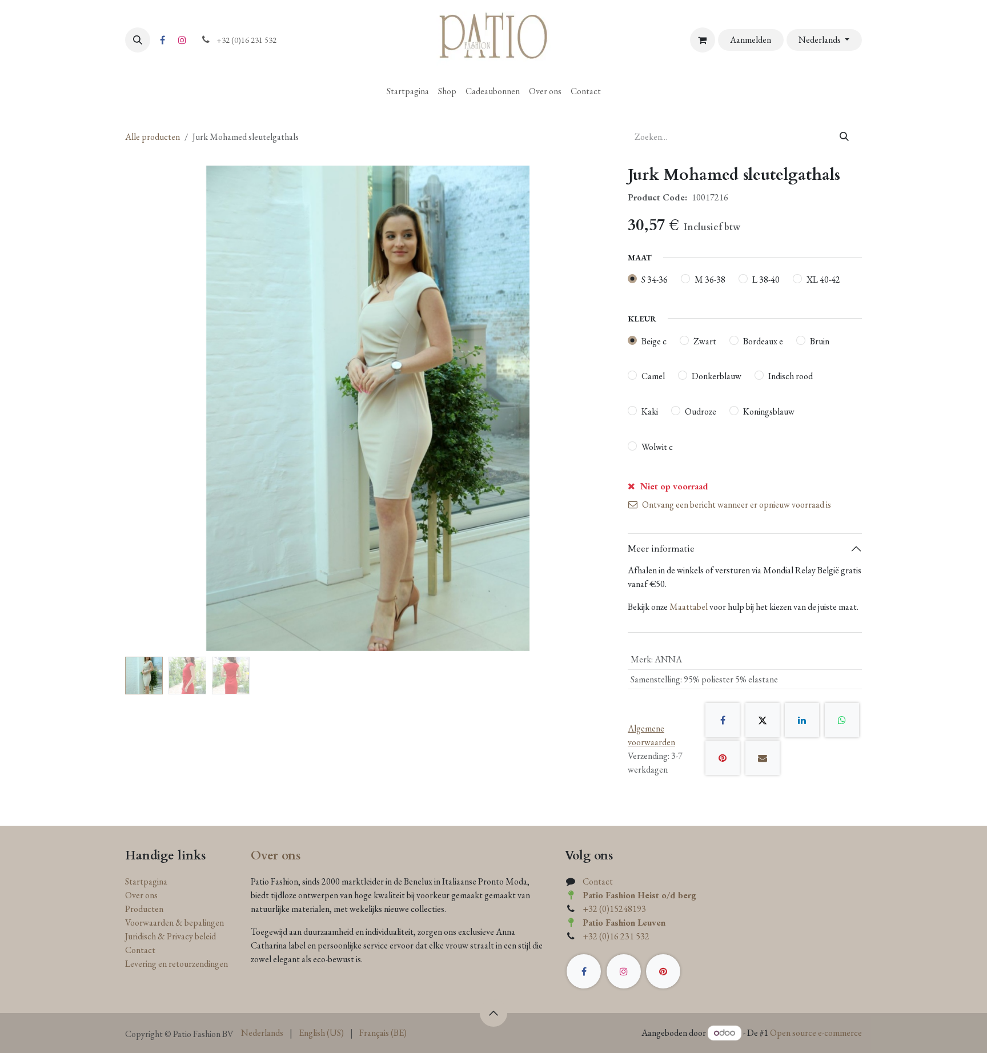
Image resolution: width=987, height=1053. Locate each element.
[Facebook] (162, 40)
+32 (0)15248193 (614, 909)
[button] (137, 40)
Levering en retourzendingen (176, 964)
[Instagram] (182, 40)
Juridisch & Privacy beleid (170, 936)
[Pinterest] (722, 758)
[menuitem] (408, 91)
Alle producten (152, 137)
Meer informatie (661, 548)
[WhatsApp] (842, 720)
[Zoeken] (844, 137)
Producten (144, 909)
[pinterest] (663, 971)
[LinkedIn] (802, 720)
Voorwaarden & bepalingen (174, 923)
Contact (140, 950)
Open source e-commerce (816, 1033)
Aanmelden (750, 40)
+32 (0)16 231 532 (616, 936)
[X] (762, 720)
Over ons (141, 895)
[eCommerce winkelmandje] (702, 40)
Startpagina (146, 881)
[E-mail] (762, 758)
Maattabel (688, 607)
